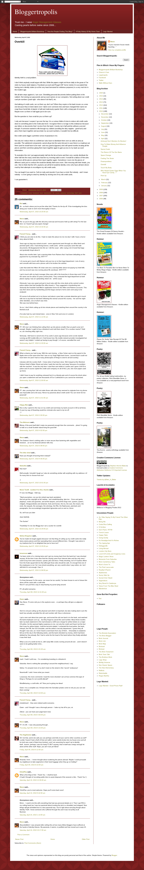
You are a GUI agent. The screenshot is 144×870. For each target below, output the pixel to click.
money (57, 193)
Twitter (101, 80)
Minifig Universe (104, 662)
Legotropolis (103, 75)
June (103, 132)
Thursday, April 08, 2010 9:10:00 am (33, 693)
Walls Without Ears (105, 83)
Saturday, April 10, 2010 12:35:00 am (33, 780)
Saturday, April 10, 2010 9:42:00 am (32, 793)
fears (41, 193)
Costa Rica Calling (105, 524)
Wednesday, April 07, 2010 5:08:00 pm (33, 446)
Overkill (103, 164)
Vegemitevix (103, 580)
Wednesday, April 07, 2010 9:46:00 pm (33, 459)
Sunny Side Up (104, 575)
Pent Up (103, 175)
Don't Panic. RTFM (105, 530)
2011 (101, 108)
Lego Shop (103, 660)
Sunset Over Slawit (105, 578)
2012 (101, 105)
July (102, 129)
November (105, 117)
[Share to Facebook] (58, 190)
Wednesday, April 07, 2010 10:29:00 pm (34, 529)
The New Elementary (106, 668)
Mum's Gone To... (105, 564)
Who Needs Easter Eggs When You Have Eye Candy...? (113, 171)
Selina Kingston (26, 536)
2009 (101, 189)
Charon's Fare (104, 72)
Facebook (102, 77)
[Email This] (52, 190)
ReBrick (101, 670)
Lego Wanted (107, 31)
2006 (101, 199)
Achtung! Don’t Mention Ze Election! (113, 141)
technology (70, 193)
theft (76, 193)
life (53, 193)
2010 (101, 111)
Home (15, 31)
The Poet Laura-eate (106, 567)
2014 (101, 99)
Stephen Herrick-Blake (118, 466)
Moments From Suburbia (108, 559)
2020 (101, 93)
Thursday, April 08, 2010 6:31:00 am (33, 649)
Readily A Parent (104, 570)
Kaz (100, 598)
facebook (36, 193)
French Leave (104, 532)
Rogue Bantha (104, 676)
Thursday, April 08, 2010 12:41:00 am (33, 592)
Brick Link (102, 641)
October (104, 120)
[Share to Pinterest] (60, 190)
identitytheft (48, 193)
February (104, 182)
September (105, 123)
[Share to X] (56, 190)
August (104, 126)
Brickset (101, 649)
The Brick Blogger (105, 636)
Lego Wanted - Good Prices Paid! (111, 686)
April (103, 138)
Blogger (114, 855)
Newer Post (19, 839)
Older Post (85, 839)
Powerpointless (106, 161)
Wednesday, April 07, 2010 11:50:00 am (34, 380)
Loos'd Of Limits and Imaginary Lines (112, 554)
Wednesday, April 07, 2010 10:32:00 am (34, 227)
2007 (101, 195)
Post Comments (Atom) (32, 843)
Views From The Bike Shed (108, 586)
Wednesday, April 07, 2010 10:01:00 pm (34, 483)
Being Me (102, 522)
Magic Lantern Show (106, 556)
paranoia (63, 193)
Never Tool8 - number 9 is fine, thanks (34, 490)
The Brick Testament (106, 652)
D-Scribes (102, 527)
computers (24, 193)
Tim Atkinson (25, 422)
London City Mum (105, 551)
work (80, 193)
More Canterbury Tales (107, 562)
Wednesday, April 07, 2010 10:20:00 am (34, 212)
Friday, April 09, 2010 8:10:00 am (31, 765)
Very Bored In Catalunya (107, 583)
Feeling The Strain (107, 158)
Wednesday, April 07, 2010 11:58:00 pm (34, 570)
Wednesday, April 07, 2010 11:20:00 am (34, 343)
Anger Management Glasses (47, 22)
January (104, 185)
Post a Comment (23, 834)
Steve (25, 190)
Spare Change (106, 155)
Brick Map (102, 644)
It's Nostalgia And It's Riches (109, 540)
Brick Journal (103, 638)
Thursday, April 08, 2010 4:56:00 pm (33, 715)
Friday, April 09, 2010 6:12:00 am (31, 750)
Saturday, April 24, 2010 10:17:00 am (33, 830)
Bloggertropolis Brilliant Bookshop (32, 31)
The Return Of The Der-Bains (111, 152)
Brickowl (102, 646)
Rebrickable (103, 673)
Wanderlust (103, 588)
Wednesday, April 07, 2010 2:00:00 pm (33, 415)
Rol (21, 203)
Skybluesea (103, 572)
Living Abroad (103, 548)
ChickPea (23, 772)
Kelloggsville (103, 546)
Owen (22, 599)
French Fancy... (26, 234)
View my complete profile (117, 50)
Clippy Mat (24, 405)
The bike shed (25, 453)
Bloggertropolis (36, 11)
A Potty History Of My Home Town (88, 31)
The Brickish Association (107, 633)
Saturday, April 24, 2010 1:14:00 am (32, 815)
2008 (101, 192)
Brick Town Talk (104, 654)
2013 (101, 102)
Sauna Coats (105, 149)
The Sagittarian (25, 735)
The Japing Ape (104, 543)
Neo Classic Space (105, 665)
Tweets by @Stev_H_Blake (106, 479)
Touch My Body (106, 167)
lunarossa (23, 553)
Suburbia (23, 466)
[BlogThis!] (54, 190)
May (103, 135)
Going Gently (103, 538)
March (103, 179)
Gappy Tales (103, 535)
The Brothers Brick (105, 657)
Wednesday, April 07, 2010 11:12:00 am (34, 317)
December (105, 114)
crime (30, 193)
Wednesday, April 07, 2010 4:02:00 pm (33, 430)
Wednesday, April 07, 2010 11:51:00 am (34, 398)
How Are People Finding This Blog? (60, 31)
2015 (101, 96)
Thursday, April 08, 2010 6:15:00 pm (33, 728)
